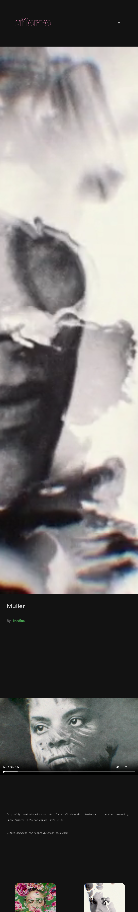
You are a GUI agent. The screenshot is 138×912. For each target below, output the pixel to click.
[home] (33, 23)
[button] (119, 23)
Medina (19, 621)
